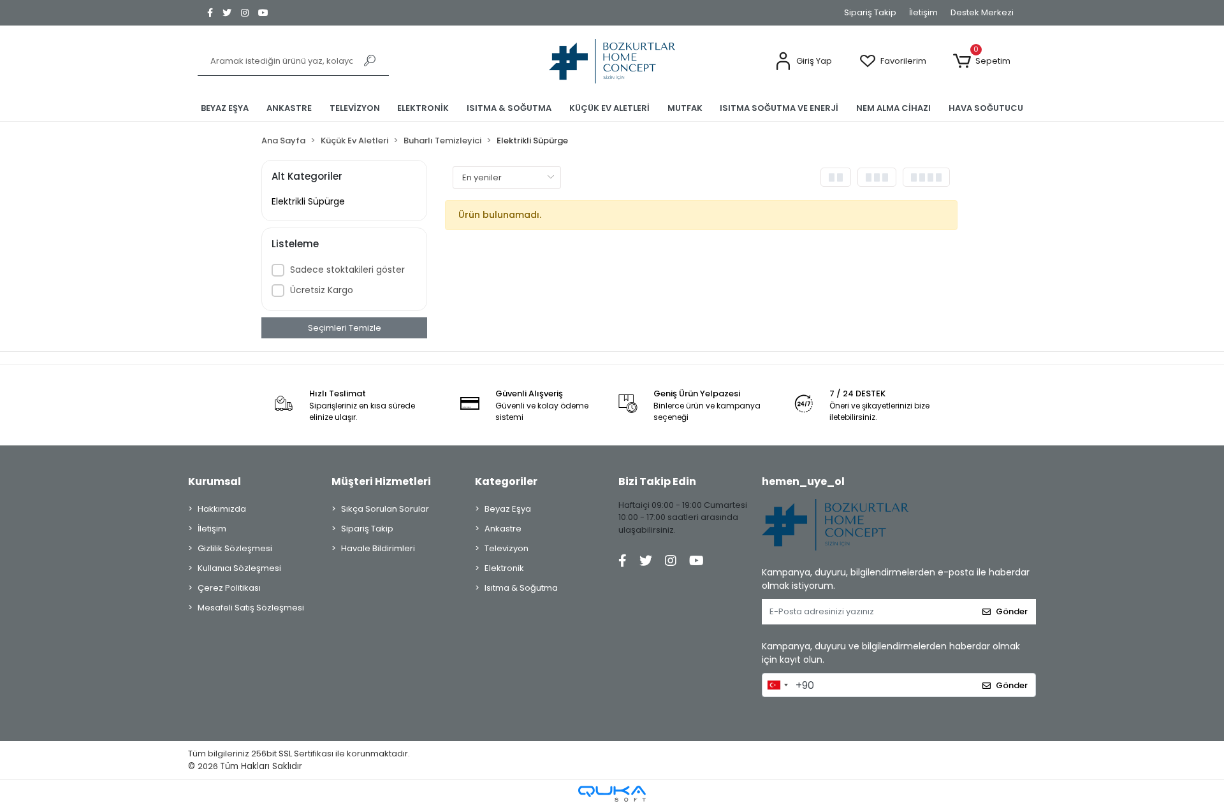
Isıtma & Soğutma (521, 588)
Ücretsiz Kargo (321, 290)
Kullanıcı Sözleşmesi (239, 568)
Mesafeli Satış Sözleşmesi (251, 608)
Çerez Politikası (229, 588)
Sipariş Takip (870, 12)
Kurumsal (214, 481)
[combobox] (777, 685)
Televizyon (506, 548)
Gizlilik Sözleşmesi (235, 548)
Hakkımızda (222, 509)
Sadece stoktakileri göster (347, 269)
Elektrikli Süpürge (308, 201)
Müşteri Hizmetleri (381, 481)
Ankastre (502, 529)
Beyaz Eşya (507, 509)
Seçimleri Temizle (344, 328)
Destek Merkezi (982, 12)
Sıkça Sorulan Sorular (385, 509)
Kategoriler (506, 481)
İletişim (923, 12)
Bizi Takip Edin (657, 481)
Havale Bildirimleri (378, 548)
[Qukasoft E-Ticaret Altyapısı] (612, 794)
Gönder (1012, 611)
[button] (803, 61)
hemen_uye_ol (803, 481)
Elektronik (504, 568)
